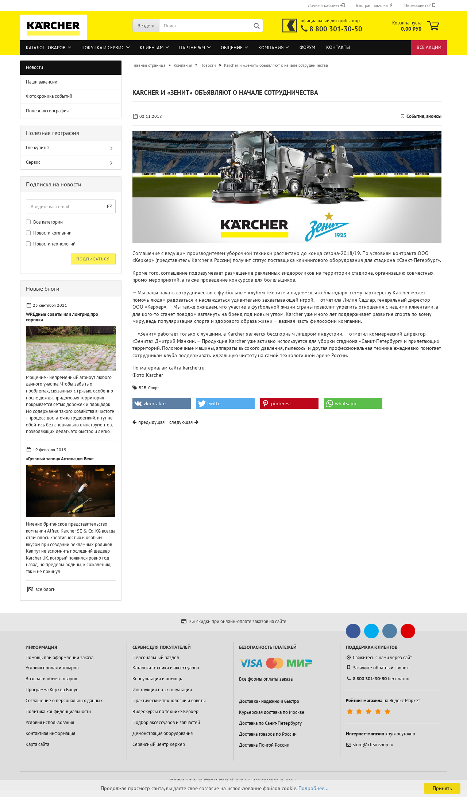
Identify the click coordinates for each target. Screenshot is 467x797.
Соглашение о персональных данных (64, 700)
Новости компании (52, 233)
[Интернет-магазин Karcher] (53, 36)
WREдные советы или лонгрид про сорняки (62, 316)
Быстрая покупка (372, 5)
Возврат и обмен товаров (51, 679)
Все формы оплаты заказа (266, 679)
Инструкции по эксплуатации (162, 689)
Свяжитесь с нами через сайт (382, 657)
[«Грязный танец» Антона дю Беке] (71, 491)
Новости (34, 67)
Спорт (153, 387)
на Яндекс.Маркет (383, 700)
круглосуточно (380, 734)
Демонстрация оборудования (162, 733)
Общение (232, 48)
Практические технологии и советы (169, 700)
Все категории (47, 222)
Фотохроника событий (49, 96)
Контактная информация (50, 733)
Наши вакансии (41, 82)
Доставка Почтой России (264, 745)
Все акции (429, 47)
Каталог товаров (46, 48)
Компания (270, 48)
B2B (142, 387)
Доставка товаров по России (268, 734)
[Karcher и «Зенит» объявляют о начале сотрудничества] (287, 187)
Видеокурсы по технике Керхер (165, 711)
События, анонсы (423, 116)
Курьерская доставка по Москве (271, 712)
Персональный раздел (155, 657)
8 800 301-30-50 (335, 28)
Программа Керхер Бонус (52, 689)
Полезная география (47, 111)
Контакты (338, 47)
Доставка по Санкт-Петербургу (270, 723)
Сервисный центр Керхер (158, 744)
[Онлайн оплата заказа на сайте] (275, 663)
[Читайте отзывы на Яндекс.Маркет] (369, 711)
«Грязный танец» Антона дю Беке (60, 459)
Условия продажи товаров (52, 668)
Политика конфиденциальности (58, 711)
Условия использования (50, 722)
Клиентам (151, 48)
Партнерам (192, 48)
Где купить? (38, 147)
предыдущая (151, 422)
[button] (161, 403)
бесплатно (381, 679)
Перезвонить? (418, 5)
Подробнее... (313, 788)
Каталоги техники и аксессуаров (165, 668)
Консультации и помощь (157, 679)
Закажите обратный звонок (381, 668)
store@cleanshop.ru (373, 745)
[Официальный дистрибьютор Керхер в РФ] (289, 25)
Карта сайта (37, 744)
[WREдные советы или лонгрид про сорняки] (71, 348)
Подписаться (93, 259)
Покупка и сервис (102, 48)
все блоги (45, 589)
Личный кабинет (324, 5)
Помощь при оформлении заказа (59, 657)
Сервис (33, 162)
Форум (307, 47)
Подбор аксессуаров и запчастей (166, 722)
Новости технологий (54, 244)
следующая (181, 422)
